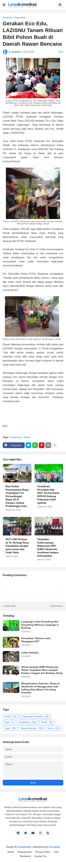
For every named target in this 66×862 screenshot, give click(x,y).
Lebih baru (10, 606)
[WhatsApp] (35, 445)
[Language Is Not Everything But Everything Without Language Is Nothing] (11, 625)
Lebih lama (56, 606)
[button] (4, 5)
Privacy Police (42, 852)
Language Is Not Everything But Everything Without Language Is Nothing (40, 624)
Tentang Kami (24, 852)
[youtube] (33, 833)
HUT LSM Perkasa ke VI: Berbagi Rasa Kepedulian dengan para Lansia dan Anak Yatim (17, 546)
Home (10, 852)
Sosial (26, 437)
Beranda (7, 17)
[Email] (48, 445)
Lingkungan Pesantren (35, 716)
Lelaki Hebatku (30, 652)
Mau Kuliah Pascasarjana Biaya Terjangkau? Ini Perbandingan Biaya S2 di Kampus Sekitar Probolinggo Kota (17, 496)
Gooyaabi (54, 846)
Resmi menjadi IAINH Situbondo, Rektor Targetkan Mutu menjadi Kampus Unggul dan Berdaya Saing (41, 670)
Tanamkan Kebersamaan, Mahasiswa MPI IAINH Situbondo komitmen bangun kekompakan (48, 547)
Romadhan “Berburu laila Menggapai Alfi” (35, 640)
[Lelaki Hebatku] (11, 656)
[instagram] (40, 833)
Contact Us (40, 856)
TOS (56, 852)
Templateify (24, 846)
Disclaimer (25, 856)
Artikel (10, 716)
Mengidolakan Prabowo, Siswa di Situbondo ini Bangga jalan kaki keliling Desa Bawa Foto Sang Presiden (40, 688)
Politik (47, 722)
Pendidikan (27, 722)
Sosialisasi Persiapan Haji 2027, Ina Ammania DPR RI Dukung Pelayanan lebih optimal (48, 494)
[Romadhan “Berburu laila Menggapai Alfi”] (11, 642)
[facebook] (18, 833)
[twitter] (25, 833)
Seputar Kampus (31, 728)
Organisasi (20, 17)
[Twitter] (28, 445)
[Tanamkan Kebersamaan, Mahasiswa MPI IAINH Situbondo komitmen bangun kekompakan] (49, 526)
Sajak (10, 728)
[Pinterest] (42, 445)
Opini (9, 722)
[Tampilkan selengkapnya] (55, 445)
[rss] (48, 833)
